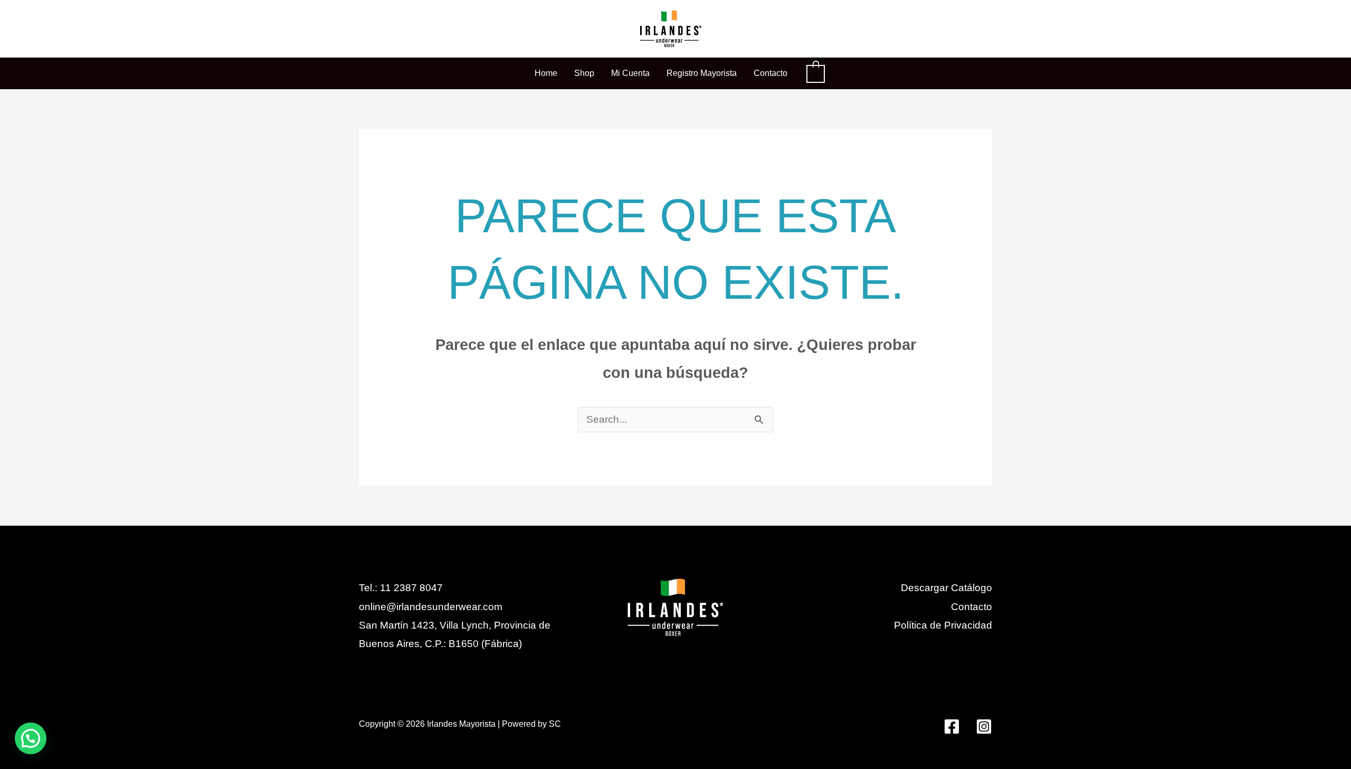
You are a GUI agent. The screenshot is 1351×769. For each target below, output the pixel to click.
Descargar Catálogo (946, 587)
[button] (30, 738)
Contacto (971, 606)
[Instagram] (984, 726)
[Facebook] (952, 726)
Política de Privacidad (943, 625)
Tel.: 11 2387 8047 (401, 587)
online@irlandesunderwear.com (430, 606)
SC (555, 723)
